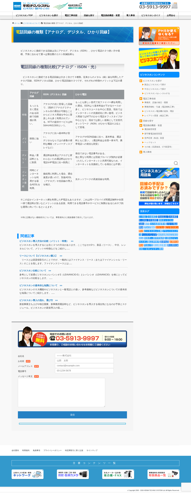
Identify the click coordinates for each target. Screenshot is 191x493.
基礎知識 (164, 242)
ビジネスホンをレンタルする (157, 93)
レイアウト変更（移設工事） (157, 115)
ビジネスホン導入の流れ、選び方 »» (38, 300)
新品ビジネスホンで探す (155, 84)
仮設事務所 (154, 242)
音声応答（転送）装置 (154, 138)
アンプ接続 (149, 227)
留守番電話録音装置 (153, 134)
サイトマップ (92, 450)
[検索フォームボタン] (176, 163)
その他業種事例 (158, 224)
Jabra (141, 224)
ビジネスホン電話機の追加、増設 (159, 111)
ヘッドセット (150, 142)
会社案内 (15, 450)
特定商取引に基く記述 (74, 450)
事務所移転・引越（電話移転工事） (160, 107)
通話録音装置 (150, 129)
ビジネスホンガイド (150, 15)
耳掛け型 (148, 245)
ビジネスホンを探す (48, 15)
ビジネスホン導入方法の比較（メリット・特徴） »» (46, 241)
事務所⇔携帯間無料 (154, 238)
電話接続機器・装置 (110, 15)
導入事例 (130, 15)
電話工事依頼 (71, 15)
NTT (147, 224)
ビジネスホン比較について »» (35, 270)
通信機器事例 (160, 245)
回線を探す (89, 15)
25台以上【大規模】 (168, 217)
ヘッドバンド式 (149, 234)
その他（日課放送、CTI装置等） (158, 147)
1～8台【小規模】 (148, 217)
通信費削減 (173, 245)
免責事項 (36, 450)
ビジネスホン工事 (153, 231)
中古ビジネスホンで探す (155, 89)
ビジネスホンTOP (24, 15)
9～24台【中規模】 (148, 220)
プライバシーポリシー (52, 450)
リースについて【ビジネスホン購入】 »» (40, 256)
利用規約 (26, 450)
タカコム (160, 227)
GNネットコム (166, 220)
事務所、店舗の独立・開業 (156, 102)
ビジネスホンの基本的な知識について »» (40, 285)
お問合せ (171, 15)
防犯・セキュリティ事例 (151, 249)
